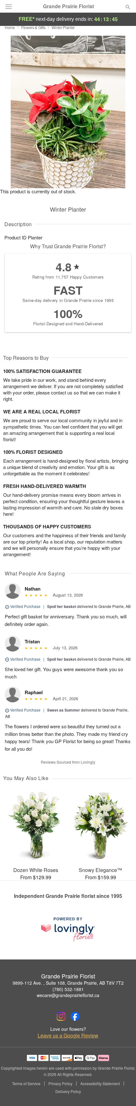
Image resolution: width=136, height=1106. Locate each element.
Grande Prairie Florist (68, 6)
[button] (122, 1092)
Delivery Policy (68, 1091)
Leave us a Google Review (68, 1035)
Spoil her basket (61, 606)
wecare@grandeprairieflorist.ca (68, 995)
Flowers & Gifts (33, 27)
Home (10, 27)
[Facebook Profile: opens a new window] (75, 1016)
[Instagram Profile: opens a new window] (61, 1016)
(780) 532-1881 (68, 989)
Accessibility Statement (100, 1083)
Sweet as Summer (63, 710)
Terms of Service (26, 1083)
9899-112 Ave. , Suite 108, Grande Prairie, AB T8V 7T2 (68, 983)
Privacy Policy (60, 1083)
